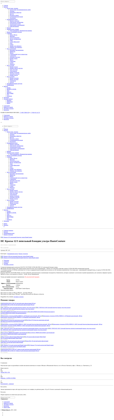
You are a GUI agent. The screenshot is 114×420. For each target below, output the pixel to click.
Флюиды (12, 64)
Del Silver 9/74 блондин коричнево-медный (12, 321)
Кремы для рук (14, 75)
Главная (6, 5)
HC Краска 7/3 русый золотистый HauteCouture (13, 346)
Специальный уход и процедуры (18, 54)
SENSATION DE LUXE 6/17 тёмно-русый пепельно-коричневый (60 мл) (20, 350)
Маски (11, 53)
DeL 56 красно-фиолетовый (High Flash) (11, 338)
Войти (8, 103)
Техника (12, 11)
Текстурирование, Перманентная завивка (21, 30)
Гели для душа (14, 69)
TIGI (8, 90)
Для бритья (13, 80)
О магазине (7, 105)
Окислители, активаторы (16, 22)
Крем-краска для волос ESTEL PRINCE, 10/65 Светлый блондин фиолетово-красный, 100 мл (25, 325)
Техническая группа (15, 23)
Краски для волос (14, 21)
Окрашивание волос (12, 19)
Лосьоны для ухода (15, 57)
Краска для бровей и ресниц (14, 32)
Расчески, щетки (14, 15)
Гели (11, 43)
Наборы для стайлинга (16, 47)
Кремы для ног (14, 67)
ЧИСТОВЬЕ (10, 93)
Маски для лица (14, 79)
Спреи (11, 62)
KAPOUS (9, 96)
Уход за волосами (11, 48)
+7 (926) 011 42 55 (35, 112)
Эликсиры (12, 61)
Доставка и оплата (8, 108)
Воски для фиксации (15, 39)
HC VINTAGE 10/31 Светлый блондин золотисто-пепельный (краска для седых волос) (24, 329)
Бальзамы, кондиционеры (16, 50)
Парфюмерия (10, 85)
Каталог (6, 7)
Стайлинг (9, 33)
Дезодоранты (13, 71)
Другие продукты (14, 37)
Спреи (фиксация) (15, 41)
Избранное (10, 101)
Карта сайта (7, 407)
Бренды (6, 86)
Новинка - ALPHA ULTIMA (8, 378)
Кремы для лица (14, 78)
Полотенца (13, 18)
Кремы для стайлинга (15, 46)
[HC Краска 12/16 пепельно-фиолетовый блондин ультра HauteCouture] (20, 257)
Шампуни (12, 51)
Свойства (6, 261)
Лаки (11, 40)
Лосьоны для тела (14, 73)
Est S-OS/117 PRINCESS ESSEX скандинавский (13, 334)
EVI (8, 94)
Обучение (6, 97)
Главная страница (8, 230)
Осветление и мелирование (17, 25)
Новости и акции (8, 107)
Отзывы (6, 263)
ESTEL (9, 87)
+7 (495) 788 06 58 (24, 112)
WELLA (9, 92)
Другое (12, 82)
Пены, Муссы (13, 34)
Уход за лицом (10, 76)
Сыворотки (13, 55)
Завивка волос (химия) (13, 29)
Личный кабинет (8, 99)
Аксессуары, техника (12, 8)
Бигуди (12, 14)
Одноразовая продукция (16, 16)
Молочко (12, 36)
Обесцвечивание (14, 26)
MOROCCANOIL (11, 89)
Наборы (9, 27)
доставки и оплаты (18, 296)
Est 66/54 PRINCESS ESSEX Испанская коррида (13, 313)
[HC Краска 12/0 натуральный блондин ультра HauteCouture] (17, 256)
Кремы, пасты (13, 58)
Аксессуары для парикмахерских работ (20, 9)
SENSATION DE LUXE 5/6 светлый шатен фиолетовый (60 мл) (17, 304)
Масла (11, 60)
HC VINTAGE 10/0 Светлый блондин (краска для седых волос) (17, 309)
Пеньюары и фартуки (15, 12)
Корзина (9, 100)
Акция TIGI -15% (5, 372)
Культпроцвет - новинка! (7, 383)
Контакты (6, 110)
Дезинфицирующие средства (14, 83)
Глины (11, 44)
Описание (6, 260)
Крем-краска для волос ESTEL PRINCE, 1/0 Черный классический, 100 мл (20, 317)
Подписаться (4, 399)
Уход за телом (10, 65)
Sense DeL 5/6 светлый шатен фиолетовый (12, 342)
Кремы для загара (14, 72)
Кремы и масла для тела (16, 68)
